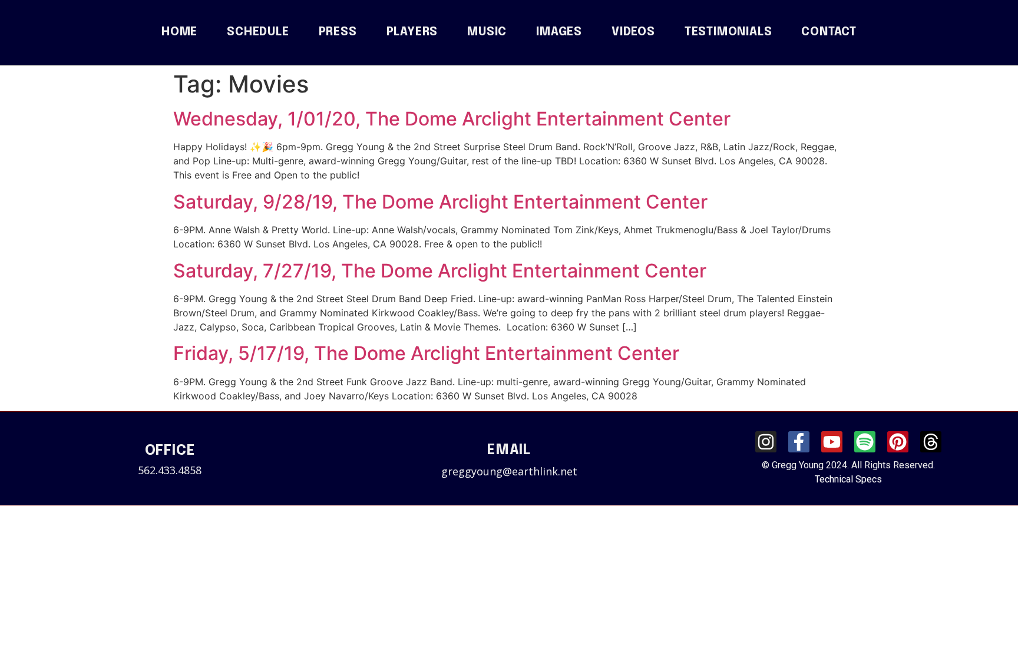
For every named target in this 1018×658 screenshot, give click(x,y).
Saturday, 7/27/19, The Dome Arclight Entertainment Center (439, 270)
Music (487, 32)
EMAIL (509, 450)
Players (412, 32)
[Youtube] (831, 441)
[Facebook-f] (798, 441)
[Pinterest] (897, 441)
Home (179, 32)
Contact (829, 32)
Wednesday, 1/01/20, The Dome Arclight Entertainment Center (452, 118)
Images (559, 32)
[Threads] (930, 441)
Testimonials (728, 32)
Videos (633, 32)
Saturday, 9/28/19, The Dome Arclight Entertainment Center (440, 201)
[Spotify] (864, 441)
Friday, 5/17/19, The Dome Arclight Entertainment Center (426, 353)
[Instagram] (765, 441)
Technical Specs (848, 479)
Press (338, 32)
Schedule (258, 32)
